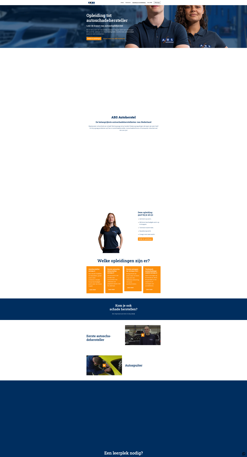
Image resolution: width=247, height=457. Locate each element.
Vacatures (128, 2)
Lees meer (92, 289)
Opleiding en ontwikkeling (138, 2)
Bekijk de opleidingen (94, 38)
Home (122, 2)
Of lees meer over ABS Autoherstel (114, 38)
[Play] (142, 335)
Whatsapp (157, 2)
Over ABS (149, 2)
